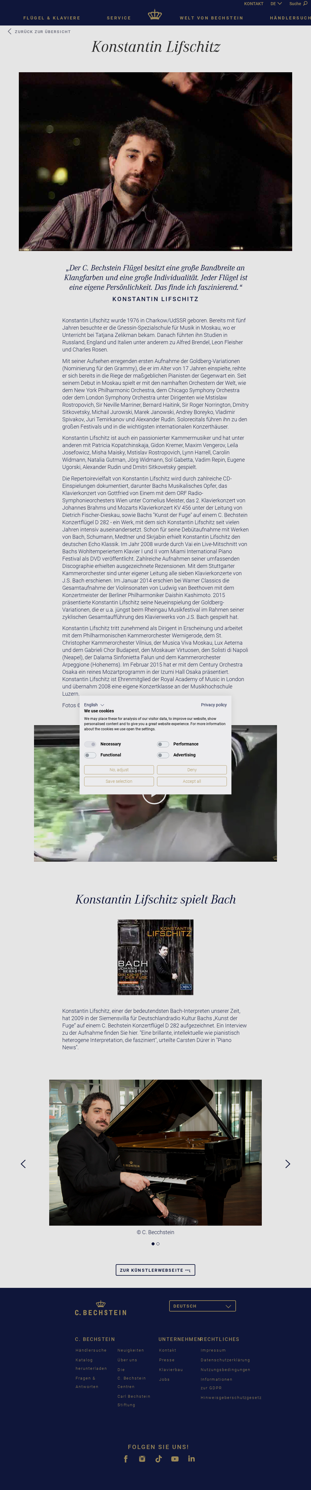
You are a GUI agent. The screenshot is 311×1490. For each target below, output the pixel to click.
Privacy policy (214, 704)
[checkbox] (90, 744)
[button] (94, 705)
